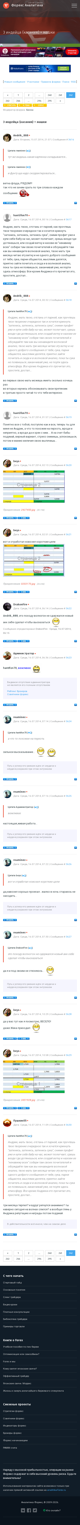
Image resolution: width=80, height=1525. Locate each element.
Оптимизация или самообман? (21, 1354)
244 (18, 100)
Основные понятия (14, 1289)
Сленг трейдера (12, 1297)
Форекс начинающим (15, 1440)
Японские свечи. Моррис (17, 1383)
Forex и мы (9, 1361)
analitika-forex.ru (56, 1490)
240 (50, 95)
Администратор (24, 653)
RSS (73, 81)
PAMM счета (10, 1447)
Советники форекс (17, 694)
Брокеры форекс (12, 1433)
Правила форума (51, 81)
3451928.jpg (28, 1100)
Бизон (29, 109)
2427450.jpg (28, 509)
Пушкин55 (20, 1120)
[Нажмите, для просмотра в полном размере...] (34, 501)
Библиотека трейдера (15, 1319)
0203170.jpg (28, 583)
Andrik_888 (21, 135)
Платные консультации (16, 1311)
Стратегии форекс (13, 1411)
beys (17, 461)
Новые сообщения (14, 81)
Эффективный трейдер (16, 1376)
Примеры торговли (14, 1326)
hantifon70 (21, 215)
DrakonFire (21, 604)
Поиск (65, 81)
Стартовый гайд (12, 1282)
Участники (33, 81)
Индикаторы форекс (14, 1425)
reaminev (20, 717)
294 (39, 100)
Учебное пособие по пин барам (21, 1346)
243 (7, 100)
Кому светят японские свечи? (20, 1368)
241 (60, 95)
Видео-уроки (10, 1304)
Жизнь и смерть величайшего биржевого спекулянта (33, 1390)
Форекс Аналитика (27, 4)
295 (49, 100)
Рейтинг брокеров (17, 691)
